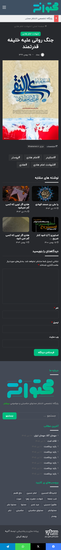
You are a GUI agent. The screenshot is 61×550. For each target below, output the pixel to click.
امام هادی (32, 157)
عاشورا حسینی (50, 504)
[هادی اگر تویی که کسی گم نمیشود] (16, 193)
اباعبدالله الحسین (49, 493)
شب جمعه (52, 499)
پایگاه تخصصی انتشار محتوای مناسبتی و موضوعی (28, 18)
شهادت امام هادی (22, 26)
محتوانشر (52, 510)
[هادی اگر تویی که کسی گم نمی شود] (16, 224)
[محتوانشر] (45, 7)
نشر (9, 510)
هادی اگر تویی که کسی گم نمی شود (17, 237)
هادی (22, 165)
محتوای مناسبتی (35, 510)
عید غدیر (35, 504)
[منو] (4, 9)
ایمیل (55, 322)
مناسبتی (20, 510)
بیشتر (6, 403)
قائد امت (51, 441)
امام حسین (32, 493)
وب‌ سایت (53, 337)
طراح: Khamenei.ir (36, 146)
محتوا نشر (11, 504)
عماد (38, 54)
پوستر (14, 157)
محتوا (23, 504)
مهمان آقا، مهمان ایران (45, 435)
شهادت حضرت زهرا (34, 499)
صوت (18, 499)
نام (56, 308)
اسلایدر (50, 157)
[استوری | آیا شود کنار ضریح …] (45, 224)
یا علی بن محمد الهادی (46, 204)
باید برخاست (50, 446)
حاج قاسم (18, 493)
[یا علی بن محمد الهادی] (45, 193)
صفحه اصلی (39, 26)
